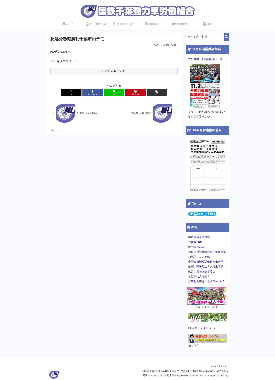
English (212, 366)
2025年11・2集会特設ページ (205, 59)
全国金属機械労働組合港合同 (205, 261)
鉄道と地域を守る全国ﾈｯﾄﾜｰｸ (206, 281)
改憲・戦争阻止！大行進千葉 (205, 266)
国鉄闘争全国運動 (199, 237)
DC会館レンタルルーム (202, 328)
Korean (222, 366)
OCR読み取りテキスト (116, 71)
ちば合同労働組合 (199, 276)
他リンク (193, 345)
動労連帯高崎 (196, 246)
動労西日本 (195, 242)
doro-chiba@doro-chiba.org (214, 375)
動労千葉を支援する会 (201, 271)
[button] (157, 92)
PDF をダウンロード (63, 61)
